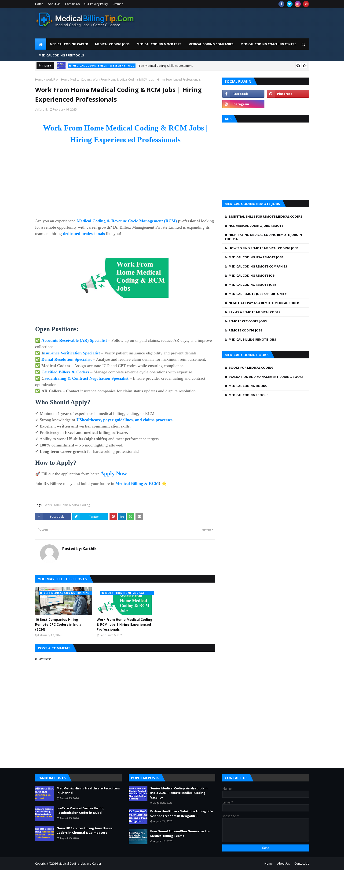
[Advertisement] (224, 22)
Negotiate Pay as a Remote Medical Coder (264, 303)
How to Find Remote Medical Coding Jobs (264, 248)
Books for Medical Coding (251, 367)
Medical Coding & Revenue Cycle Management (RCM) (127, 221)
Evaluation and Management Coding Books (266, 377)
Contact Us (72, 4)
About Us (54, 4)
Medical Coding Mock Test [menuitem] (159, 44)
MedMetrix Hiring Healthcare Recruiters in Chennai (88, 790)
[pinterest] (306, 4)
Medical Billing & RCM (137, 483)
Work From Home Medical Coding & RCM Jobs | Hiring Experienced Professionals (124, 624)
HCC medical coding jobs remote (256, 225)
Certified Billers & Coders (65, 372)
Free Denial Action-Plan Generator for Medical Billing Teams (180, 833)
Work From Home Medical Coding (68, 80)
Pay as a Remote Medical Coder (254, 312)
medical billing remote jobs (252, 339)
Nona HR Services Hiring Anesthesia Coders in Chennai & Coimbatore (85, 830)
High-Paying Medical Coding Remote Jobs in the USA (263, 237)
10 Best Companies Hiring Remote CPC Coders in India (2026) (58, 624)
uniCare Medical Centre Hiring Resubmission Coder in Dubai (80, 810)
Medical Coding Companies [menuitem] (211, 44)
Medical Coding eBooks (248, 395)
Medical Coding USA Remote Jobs (256, 257)
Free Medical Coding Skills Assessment (165, 65)
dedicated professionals (84, 233)
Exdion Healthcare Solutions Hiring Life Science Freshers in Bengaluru (181, 813)
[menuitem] (40, 44)
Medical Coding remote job (252, 275)
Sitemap (118, 4)
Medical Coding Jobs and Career (80, 864)
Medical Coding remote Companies (258, 266)
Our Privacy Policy (96, 4)
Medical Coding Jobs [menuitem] (112, 44)
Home (39, 4)
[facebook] (281, 4)
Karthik (43, 110)
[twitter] (290, 4)
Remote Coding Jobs (246, 330)
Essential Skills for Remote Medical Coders (265, 216)
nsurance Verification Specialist (71, 353)
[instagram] (298, 4)
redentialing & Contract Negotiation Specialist (86, 378)
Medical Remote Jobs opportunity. (258, 294)
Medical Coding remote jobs (253, 285)
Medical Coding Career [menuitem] (69, 44)
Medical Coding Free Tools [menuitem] (61, 55)
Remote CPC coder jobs (248, 321)
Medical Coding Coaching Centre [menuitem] (268, 44)
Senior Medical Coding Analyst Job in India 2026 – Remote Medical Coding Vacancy (179, 792)
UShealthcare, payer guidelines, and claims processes (124, 419)
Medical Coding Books (248, 386)
